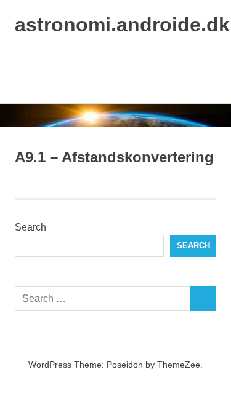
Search (30, 227)
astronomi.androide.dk (122, 25)
